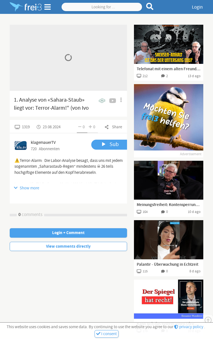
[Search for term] (150, 6)
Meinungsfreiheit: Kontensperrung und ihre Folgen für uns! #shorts (169, 205)
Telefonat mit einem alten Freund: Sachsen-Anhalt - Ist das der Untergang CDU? (169, 69)
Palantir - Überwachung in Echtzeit (167, 264)
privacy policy (191, 327)
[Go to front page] (26, 7)
